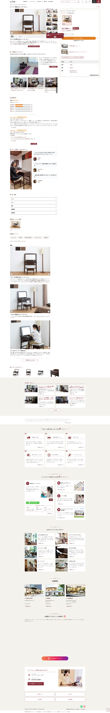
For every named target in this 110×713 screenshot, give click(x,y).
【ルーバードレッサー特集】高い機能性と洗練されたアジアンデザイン (35, 281)
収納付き (46, 237)
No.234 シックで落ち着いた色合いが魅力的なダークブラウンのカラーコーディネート (52, 90)
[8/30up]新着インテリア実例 (41, 711)
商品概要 (13, 209)
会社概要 (40, 699)
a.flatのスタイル (40, 1)
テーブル (15, 4)
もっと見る (55, 410)
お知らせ (70, 694)
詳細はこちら (40, 447)
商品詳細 (13, 212)
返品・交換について (73, 70)
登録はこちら (60, 503)
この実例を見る (53, 66)
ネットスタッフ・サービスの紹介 (76, 687)
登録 (51, 499)
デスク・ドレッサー (21, 4)
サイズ (12, 199)
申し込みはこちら (61, 489)
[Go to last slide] (12, 21)
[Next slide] (44, 21)
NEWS (26, 711)
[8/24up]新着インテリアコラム (51, 711)
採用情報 (70, 699)
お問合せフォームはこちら (36, 683)
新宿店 (39, 158)
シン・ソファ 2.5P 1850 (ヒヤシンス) (18, 137)
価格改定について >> (71, 30)
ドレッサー (14, 237)
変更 (71, 61)
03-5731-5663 (36, 680)
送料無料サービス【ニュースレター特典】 (63, 711)
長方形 (20, 237)
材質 (12, 205)
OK (55, 36)
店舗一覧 (45, 1)
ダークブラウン (38, 237)
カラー (12, 202)
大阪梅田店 (40, 180)
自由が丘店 (40, 169)
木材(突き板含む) (28, 237)
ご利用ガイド (40, 694)
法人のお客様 (50, 1)
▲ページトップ (68, 422)
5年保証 (71, 67)
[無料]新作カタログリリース (31, 711)
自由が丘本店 (18, 132)
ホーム (11, 4)
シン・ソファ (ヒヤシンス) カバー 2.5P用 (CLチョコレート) (23, 138)
